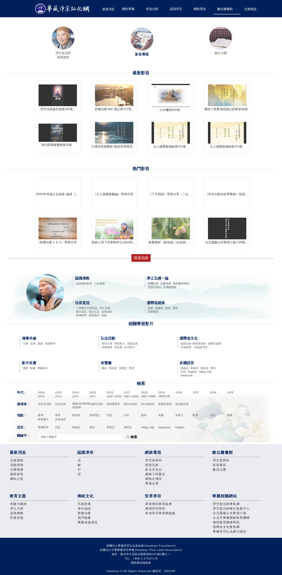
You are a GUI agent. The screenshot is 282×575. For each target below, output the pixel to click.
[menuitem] (108, 8)
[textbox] (80, 436)
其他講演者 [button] (201, 347)
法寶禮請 (250, 9)
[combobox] (89, 436)
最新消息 (108, 9)
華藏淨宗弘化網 (63, 8)
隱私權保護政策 (141, 562)
